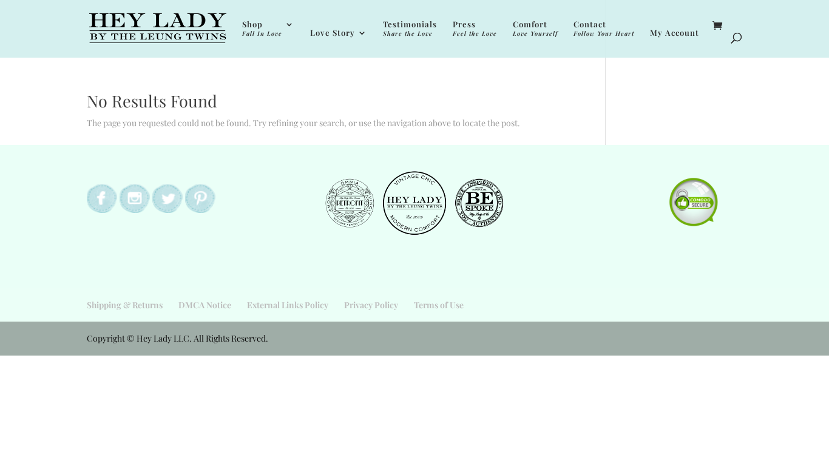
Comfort (535, 29)
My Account (674, 33)
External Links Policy (287, 305)
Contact (604, 29)
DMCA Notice (204, 305)
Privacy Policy (371, 305)
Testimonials (410, 29)
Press (475, 29)
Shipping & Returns (125, 305)
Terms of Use (439, 305)
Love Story (332, 33)
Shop (262, 29)
